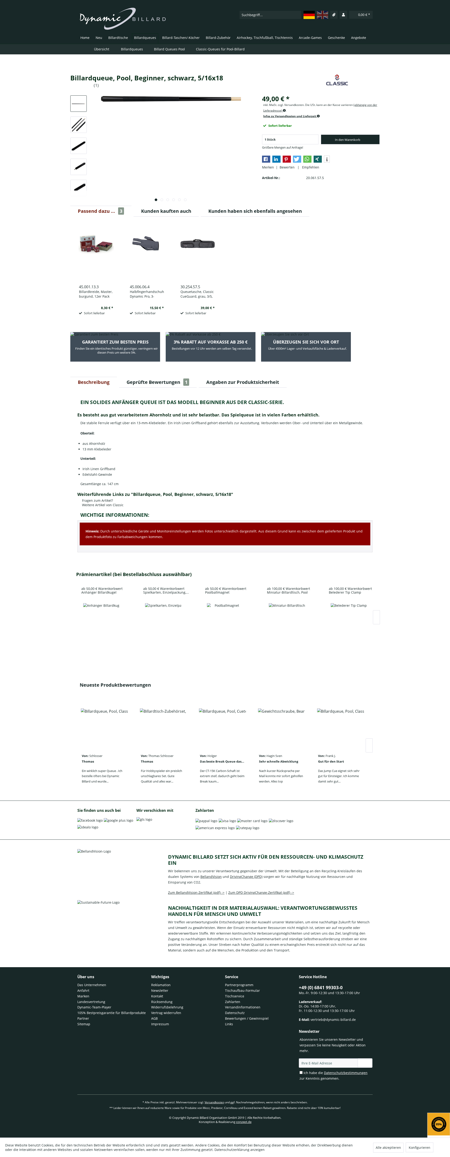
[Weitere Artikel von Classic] (337, 82)
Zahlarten (232, 1002)
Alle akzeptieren (388, 1147)
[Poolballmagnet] (225, 621)
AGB (154, 1018)
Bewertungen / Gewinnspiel (247, 1018)
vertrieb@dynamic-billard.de (333, 1019)
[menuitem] (270, 14)
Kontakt (157, 996)
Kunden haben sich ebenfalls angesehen (255, 211)
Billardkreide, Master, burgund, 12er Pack (95, 294)
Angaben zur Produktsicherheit (242, 382)
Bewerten (287, 167)
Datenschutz (235, 1013)
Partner (83, 1018)
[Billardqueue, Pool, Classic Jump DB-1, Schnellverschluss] (340, 726)
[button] (266, 159)
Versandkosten (214, 1102)
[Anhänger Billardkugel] (101, 621)
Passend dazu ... (100, 211)
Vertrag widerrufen (166, 1013)
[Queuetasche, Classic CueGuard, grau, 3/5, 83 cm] (197, 250)
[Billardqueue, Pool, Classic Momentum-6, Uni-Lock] (104, 726)
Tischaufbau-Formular (242, 990)
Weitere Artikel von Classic (102, 505)
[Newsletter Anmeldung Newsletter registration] (365, 1063)
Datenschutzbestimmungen (346, 1073)
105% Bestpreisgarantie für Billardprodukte (111, 1013)
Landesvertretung (91, 1002)
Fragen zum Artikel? (97, 500)
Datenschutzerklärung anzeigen (239, 1149)
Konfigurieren (419, 1147)
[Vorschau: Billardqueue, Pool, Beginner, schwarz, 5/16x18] (78, 103)
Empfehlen (309, 167)
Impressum (160, 1024)
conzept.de (243, 1122)
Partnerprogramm (239, 985)
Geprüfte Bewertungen (157, 382)
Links (229, 1024)
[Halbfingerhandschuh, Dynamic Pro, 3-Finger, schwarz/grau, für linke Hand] (147, 250)
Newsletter (159, 990)
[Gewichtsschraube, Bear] (281, 726)
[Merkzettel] (334, 15)
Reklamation (161, 985)
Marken (83, 996)
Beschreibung (93, 382)
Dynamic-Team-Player (94, 1007)
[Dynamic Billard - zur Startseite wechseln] (123, 18)
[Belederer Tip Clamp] (348, 621)
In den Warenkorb (347, 140)
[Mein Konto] (343, 15)
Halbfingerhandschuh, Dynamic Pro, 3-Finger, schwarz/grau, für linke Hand (147, 294)
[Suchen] (297, 15)
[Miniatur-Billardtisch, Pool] (286, 621)
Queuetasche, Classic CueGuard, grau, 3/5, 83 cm (197, 294)
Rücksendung (161, 1002)
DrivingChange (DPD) (246, 876)
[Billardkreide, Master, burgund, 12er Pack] (96, 250)
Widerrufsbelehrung (167, 1007)
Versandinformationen (242, 1007)
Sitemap (83, 1024)
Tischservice (234, 996)
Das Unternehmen (91, 985)
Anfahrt (83, 990)
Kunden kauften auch (166, 211)
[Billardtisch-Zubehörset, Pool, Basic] (163, 726)
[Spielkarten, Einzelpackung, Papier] (163, 621)
